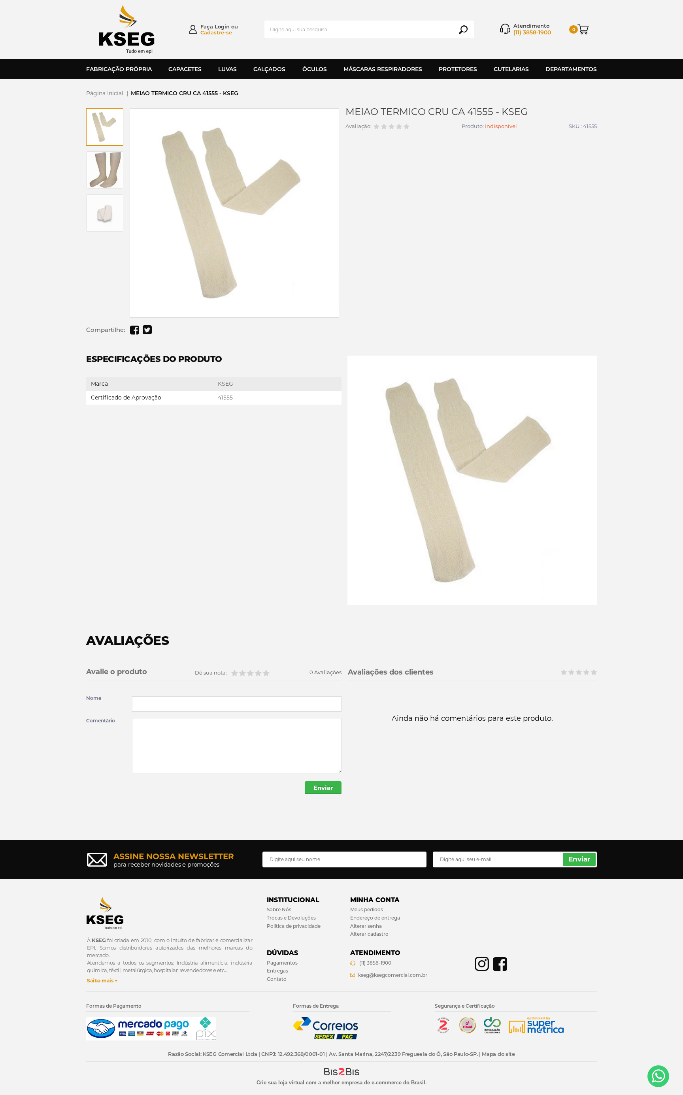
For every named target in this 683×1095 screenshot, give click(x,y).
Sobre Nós (279, 909)
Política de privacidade (294, 926)
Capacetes (185, 69)
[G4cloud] (467, 1032)
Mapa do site (498, 1054)
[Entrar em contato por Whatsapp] (658, 1076)
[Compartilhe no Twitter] (147, 330)
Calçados (269, 69)
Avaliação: (358, 126)
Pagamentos (282, 963)
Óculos (314, 69)
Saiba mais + (102, 981)
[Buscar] (463, 30)
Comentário (100, 721)
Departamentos (571, 69)
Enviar (323, 788)
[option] (105, 127)
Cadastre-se (216, 32)
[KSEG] (134, 29)
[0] (587, 29)
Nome (93, 698)
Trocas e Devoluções (291, 918)
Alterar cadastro (369, 934)
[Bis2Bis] (443, 1032)
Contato (277, 979)
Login (222, 26)
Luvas (227, 69)
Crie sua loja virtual (280, 1083)
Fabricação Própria (119, 69)
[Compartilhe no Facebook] (134, 330)
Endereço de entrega (375, 918)
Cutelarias (511, 69)
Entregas (277, 971)
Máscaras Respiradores (382, 69)
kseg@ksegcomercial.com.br (392, 975)
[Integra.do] (492, 1032)
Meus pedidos (366, 909)
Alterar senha (366, 926)
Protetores (458, 69)
